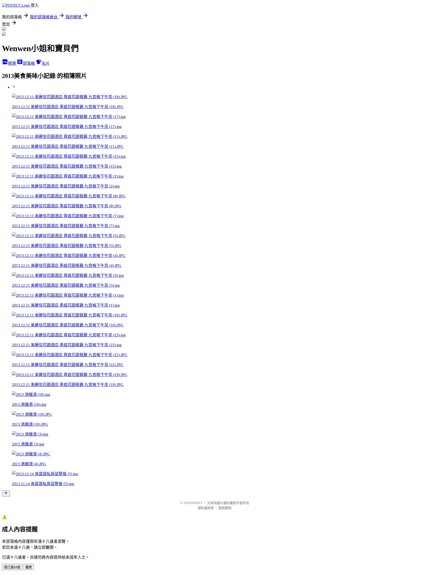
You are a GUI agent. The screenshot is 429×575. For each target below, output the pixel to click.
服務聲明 (224, 508)
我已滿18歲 (12, 567)
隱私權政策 (206, 508)
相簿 (12, 63)
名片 (46, 63)
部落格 (29, 63)
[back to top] (6, 493)
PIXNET (196, 503)
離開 (28, 567)
